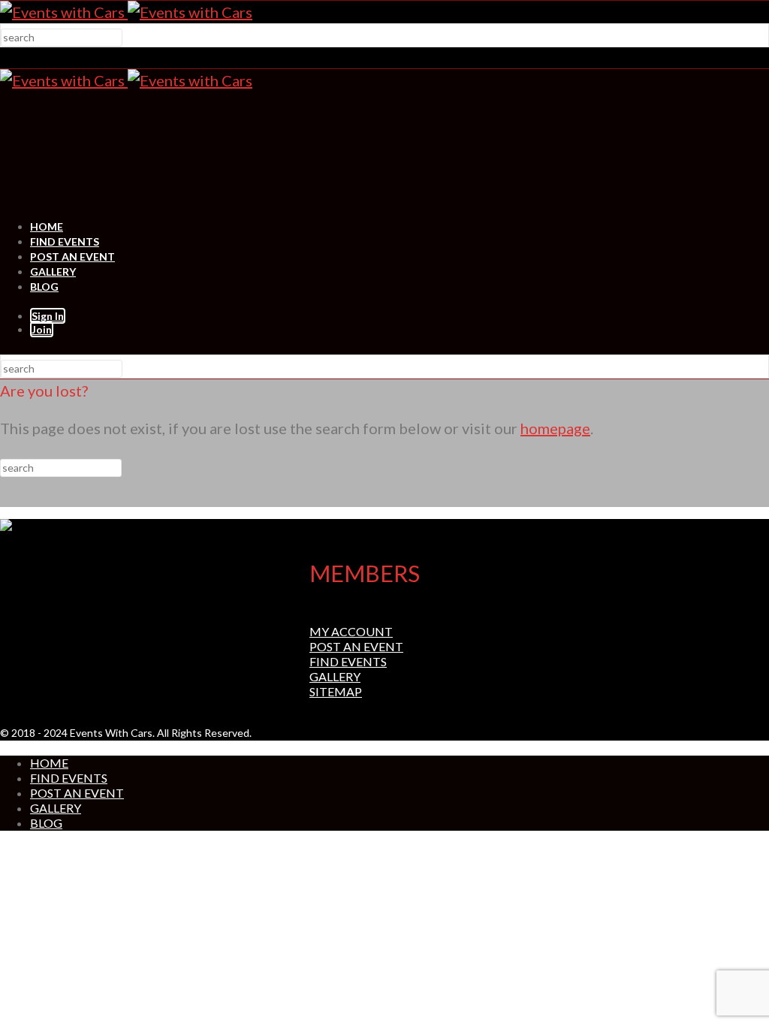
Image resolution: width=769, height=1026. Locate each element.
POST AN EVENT (72, 256)
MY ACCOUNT (351, 631)
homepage (555, 428)
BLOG (44, 286)
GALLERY (53, 271)
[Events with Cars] (126, 12)
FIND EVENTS (64, 241)
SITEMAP (335, 691)
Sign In (48, 315)
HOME (46, 226)
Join (42, 329)
